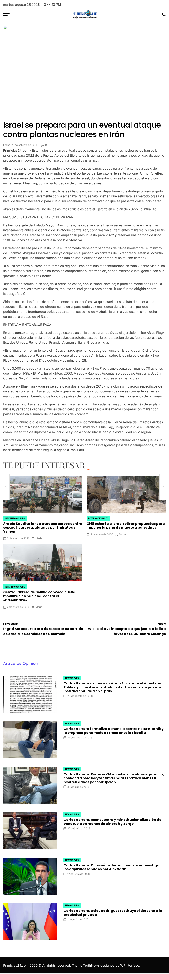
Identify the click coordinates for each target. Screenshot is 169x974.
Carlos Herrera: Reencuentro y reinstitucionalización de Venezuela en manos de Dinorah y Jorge (112, 821)
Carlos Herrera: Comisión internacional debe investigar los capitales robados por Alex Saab (112, 867)
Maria (38, 538)
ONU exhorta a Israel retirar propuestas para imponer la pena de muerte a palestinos (126, 525)
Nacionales (72, 678)
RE (46, 145)
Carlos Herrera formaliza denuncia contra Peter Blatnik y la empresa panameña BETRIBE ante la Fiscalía (113, 730)
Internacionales (15, 518)
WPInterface (129, 965)
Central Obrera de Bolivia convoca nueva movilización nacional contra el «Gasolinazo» (39, 596)
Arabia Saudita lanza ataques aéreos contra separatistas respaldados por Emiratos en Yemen (42, 527)
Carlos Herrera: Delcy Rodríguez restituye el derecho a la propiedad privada (112, 912)
